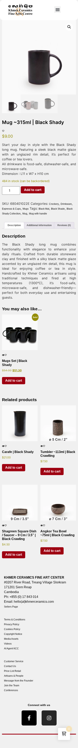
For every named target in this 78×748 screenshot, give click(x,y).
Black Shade (58, 208)
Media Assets (11, 638)
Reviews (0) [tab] (64, 225)
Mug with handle (38, 213)
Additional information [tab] (39, 225)
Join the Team (11, 685)
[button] (57, 9)
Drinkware (66, 204)
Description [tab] (14, 225)
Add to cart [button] (13, 380)
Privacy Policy (11, 624)
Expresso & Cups (11, 208)
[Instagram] (49, 717)
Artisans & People (13, 675)
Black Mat (44, 208)
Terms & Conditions (14, 619)
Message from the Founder (18, 680)
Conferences (11, 690)
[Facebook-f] (29, 717)
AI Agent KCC (11, 648)
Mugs (26, 208)
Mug (24, 213)
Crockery (54, 204)
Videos (8, 643)
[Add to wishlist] (3, 131)
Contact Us (10, 666)
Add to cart (32, 190)
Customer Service (13, 661)
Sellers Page (11, 606)
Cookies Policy (12, 629)
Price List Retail (12, 671)
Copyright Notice (13, 634)
